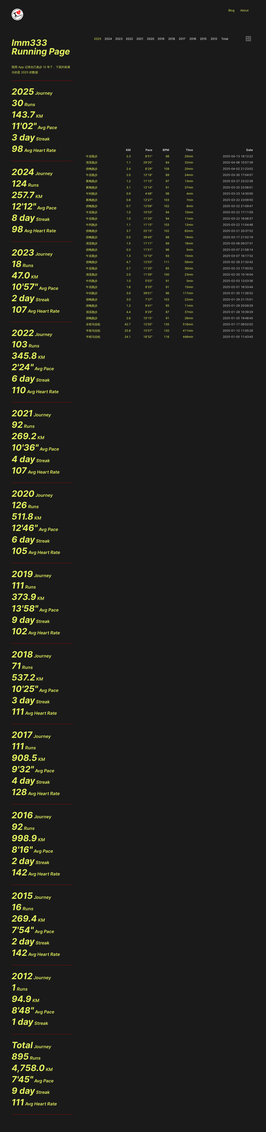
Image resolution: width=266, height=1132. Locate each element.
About (244, 10)
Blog (231, 10)
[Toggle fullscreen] (248, 38)
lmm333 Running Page (41, 47)
